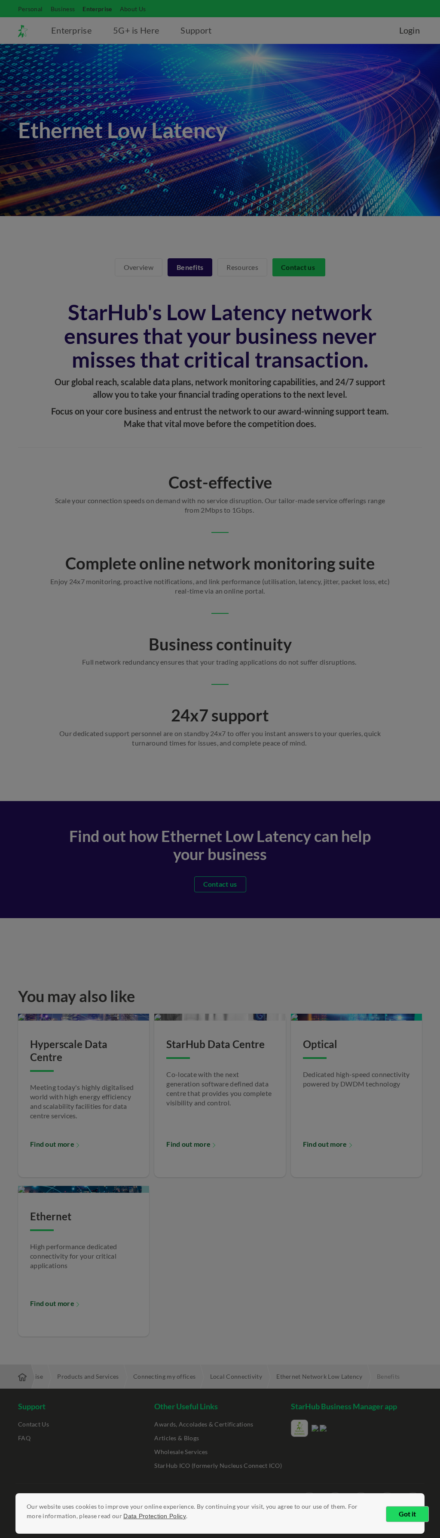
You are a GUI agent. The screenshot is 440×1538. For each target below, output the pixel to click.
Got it (407, 1514)
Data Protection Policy (154, 1516)
